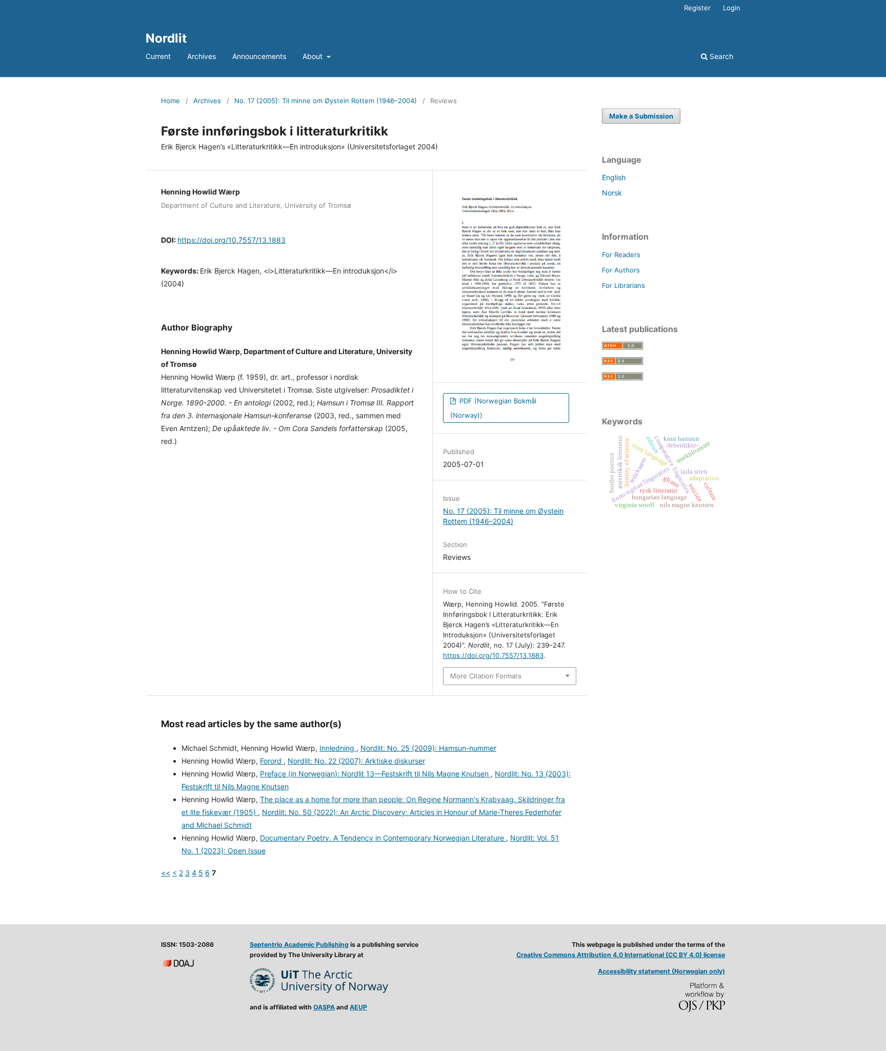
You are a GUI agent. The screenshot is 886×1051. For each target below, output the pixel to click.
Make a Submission (641, 116)
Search (720, 56)
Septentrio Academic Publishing (299, 944)
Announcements (259, 56)
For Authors (621, 270)
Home (170, 100)
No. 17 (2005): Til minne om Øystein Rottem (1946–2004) (325, 100)
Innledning (337, 748)
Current (158, 56)
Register (697, 8)
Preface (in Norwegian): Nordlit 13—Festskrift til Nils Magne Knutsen (375, 773)
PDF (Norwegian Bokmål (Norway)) (493, 408)
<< (165, 872)
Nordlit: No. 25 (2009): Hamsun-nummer (428, 748)
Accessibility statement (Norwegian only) (661, 971)
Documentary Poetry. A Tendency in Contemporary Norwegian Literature (383, 837)
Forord (272, 760)
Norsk (612, 192)
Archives (201, 56)
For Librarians (623, 285)
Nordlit (166, 38)
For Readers (621, 254)
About (314, 56)
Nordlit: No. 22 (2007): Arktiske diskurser (356, 760)
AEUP (358, 1007)
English (614, 177)
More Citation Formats (485, 676)
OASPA (324, 1007)
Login (731, 8)
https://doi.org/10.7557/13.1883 (231, 240)
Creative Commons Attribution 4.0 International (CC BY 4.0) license (620, 955)
